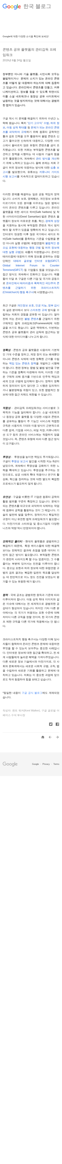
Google (36, 764)
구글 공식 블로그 (32, 692)
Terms (56, 764)
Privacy (46, 764)
